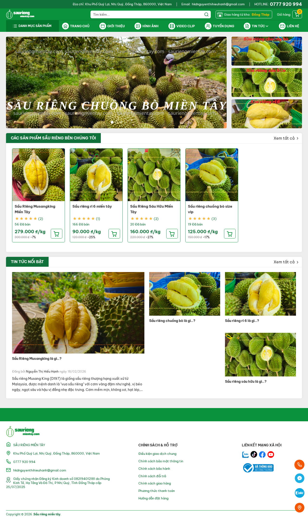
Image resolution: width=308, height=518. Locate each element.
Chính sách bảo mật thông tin (160, 461)
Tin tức (258, 26)
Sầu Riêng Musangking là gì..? (37, 358)
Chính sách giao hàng (154, 483)
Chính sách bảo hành (154, 468)
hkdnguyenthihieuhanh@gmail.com (218, 4)
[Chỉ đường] (299, 507)
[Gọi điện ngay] (299, 464)
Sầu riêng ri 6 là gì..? (242, 321)
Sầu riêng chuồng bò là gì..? (172, 321)
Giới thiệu (116, 26)
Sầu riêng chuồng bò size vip (210, 209)
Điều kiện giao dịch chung (157, 454)
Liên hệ (293, 26)
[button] (112, 122)
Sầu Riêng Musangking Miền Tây (35, 209)
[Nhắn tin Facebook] (299, 478)
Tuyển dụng (223, 26)
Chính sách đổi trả (152, 476)
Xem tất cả (284, 138)
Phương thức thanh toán (156, 491)
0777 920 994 (286, 4)
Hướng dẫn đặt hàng (153, 498)
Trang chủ (80, 26)
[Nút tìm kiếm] (207, 14)
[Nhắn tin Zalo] (299, 493)
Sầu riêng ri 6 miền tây (92, 206)
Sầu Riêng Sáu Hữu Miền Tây (151, 209)
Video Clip (185, 26)
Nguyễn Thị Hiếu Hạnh (42, 371)
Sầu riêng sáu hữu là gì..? (246, 381)
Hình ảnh (150, 26)
